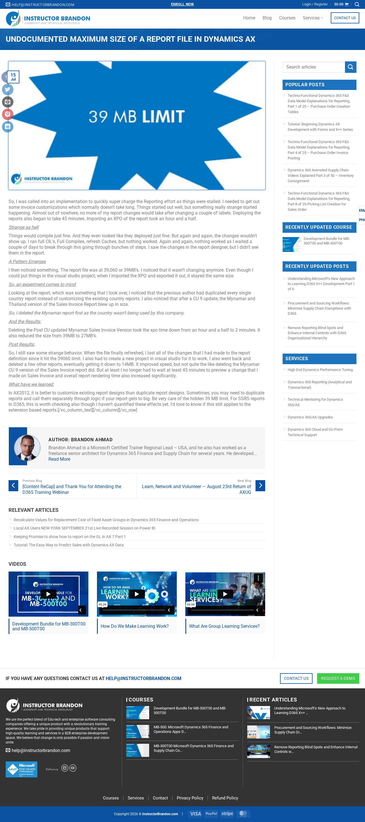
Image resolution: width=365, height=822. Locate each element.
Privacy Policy (190, 798)
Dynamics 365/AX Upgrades (310, 417)
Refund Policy (225, 798)
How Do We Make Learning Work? (135, 626)
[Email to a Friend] (7, 102)
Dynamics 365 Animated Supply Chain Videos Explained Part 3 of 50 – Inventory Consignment (321, 175)
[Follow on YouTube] (72, 768)
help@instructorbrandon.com (143, 678)
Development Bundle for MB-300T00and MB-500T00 (49, 626)
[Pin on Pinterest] (7, 114)
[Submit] (350, 67)
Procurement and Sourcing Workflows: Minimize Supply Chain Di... (313, 729)
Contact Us (345, 18)
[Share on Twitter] (7, 89)
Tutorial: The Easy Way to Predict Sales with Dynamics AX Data (69, 545)
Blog (267, 18)
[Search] (357, 4)
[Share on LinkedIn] (7, 127)
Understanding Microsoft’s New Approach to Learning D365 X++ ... (309, 710)
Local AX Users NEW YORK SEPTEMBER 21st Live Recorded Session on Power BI (84, 528)
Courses (287, 18)
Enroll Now (182, 4)
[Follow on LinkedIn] (64, 768)
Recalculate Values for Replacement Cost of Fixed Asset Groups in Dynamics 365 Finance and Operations (106, 520)
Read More (59, 459)
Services (311, 18)
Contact (160, 798)
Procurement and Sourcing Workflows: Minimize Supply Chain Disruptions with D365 (319, 308)
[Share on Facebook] (7, 77)
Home (249, 18)
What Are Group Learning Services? (224, 626)
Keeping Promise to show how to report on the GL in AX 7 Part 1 (70, 536)
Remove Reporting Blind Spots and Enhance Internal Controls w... (316, 749)
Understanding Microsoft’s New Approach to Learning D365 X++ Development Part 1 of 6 (321, 283)
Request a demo (338, 678)
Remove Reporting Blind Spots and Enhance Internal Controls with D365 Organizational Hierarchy (317, 333)
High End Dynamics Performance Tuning (320, 370)
